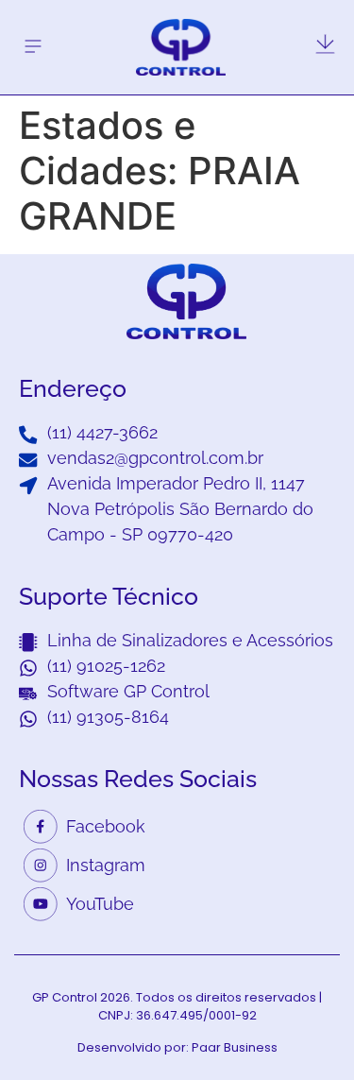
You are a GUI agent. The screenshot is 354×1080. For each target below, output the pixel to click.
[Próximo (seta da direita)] (321, 540)
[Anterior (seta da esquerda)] (33, 540)
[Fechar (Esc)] (291, 21)
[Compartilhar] (333, 21)
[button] (32, 47)
